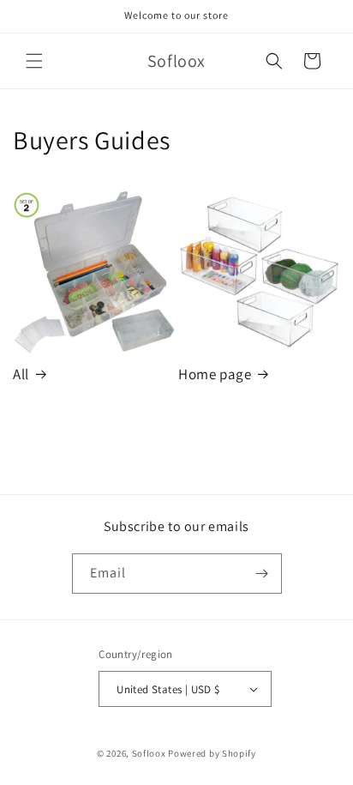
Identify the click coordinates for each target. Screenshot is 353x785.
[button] (34, 61)
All (21, 374)
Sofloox (149, 753)
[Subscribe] (262, 573)
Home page (214, 374)
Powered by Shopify (212, 753)
